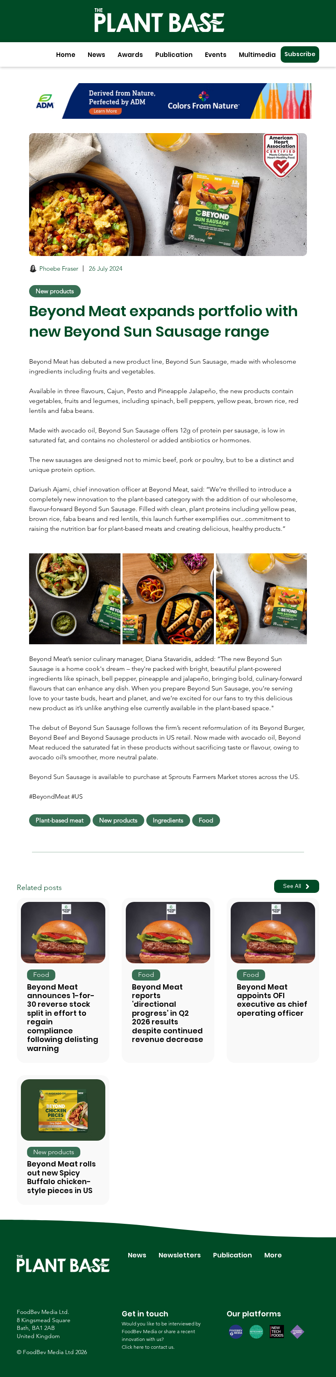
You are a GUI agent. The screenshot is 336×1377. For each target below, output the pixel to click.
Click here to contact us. (148, 1347)
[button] (96, 54)
